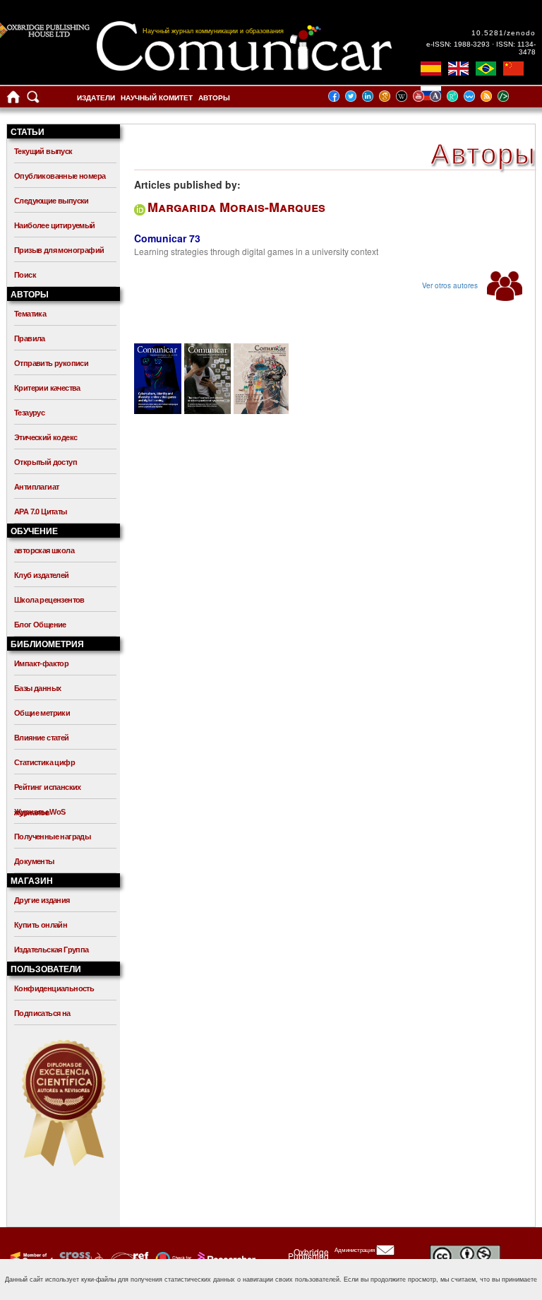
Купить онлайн (40, 925)
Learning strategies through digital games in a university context (256, 251)
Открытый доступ (45, 462)
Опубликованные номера (59, 176)
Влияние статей (41, 737)
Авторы (214, 98)
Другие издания (42, 900)
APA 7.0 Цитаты (40, 511)
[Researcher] (225, 1258)
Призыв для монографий (59, 250)
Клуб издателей (41, 575)
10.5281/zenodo (503, 33)
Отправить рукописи (51, 363)
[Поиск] (33, 100)
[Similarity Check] (79, 1258)
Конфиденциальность (54, 988)
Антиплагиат (36, 487)
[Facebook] (338, 96)
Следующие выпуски (51, 200)
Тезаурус (29, 412)
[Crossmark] (172, 1258)
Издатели (96, 98)
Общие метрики (42, 713)
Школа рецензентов (49, 600)
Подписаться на (42, 1013)
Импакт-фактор (41, 663)
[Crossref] (30, 1258)
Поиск (25, 275)
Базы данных (37, 688)
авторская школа (44, 550)
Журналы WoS (39, 812)
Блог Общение (40, 624)
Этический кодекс (45, 437)
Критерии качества (47, 388)
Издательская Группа (51, 949)
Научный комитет (157, 98)
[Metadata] (514, 96)
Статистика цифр (44, 762)
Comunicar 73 (167, 238)
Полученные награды (52, 836)
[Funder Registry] (128, 1258)
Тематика (30, 313)
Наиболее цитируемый (54, 225)
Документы (34, 861)
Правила (29, 338)
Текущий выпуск (43, 151)
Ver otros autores (451, 285)
